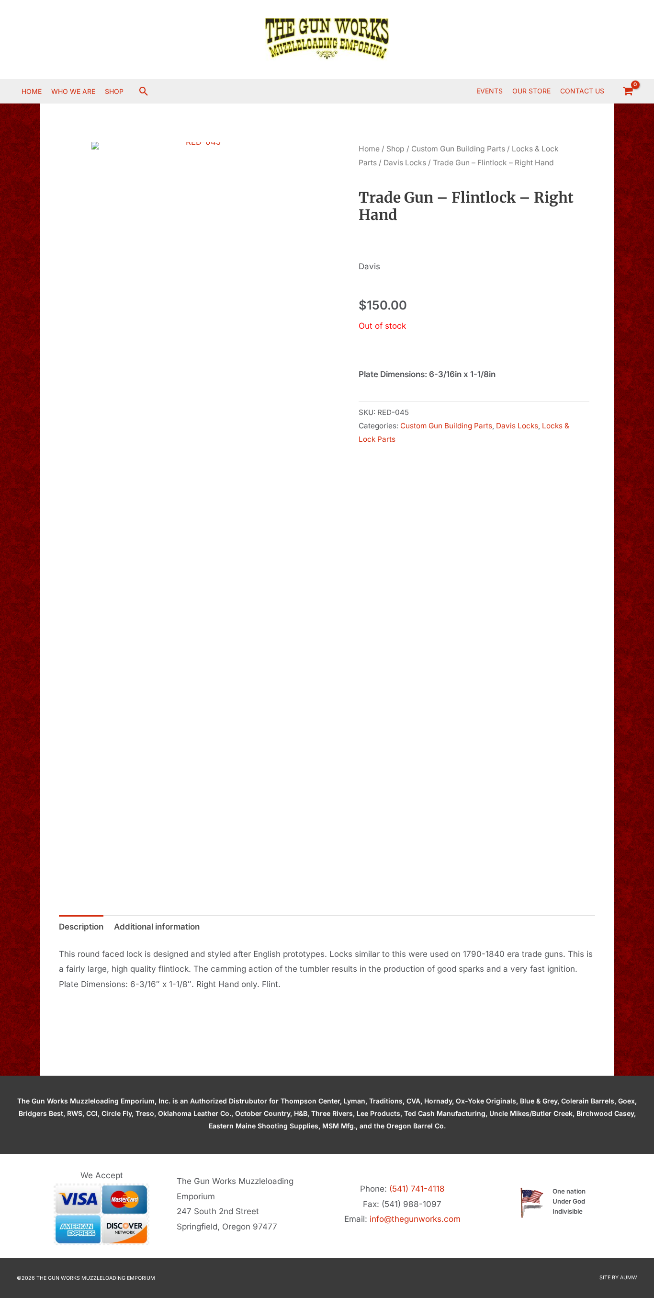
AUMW (628, 1278)
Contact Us (582, 91)
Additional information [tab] (157, 926)
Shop (395, 148)
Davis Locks (404, 162)
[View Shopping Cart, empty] (628, 91)
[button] (144, 91)
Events (489, 91)
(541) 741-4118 (417, 1189)
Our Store (531, 91)
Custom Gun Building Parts (458, 148)
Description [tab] (81, 926)
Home (369, 148)
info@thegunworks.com (415, 1219)
